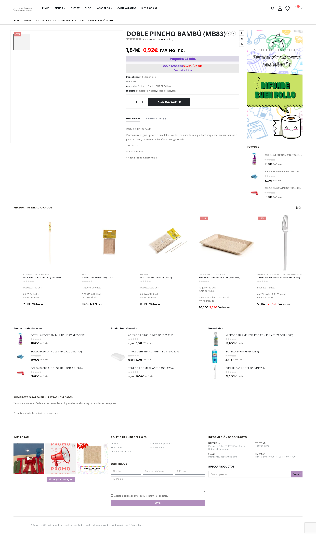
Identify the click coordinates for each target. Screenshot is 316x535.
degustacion (142, 90)
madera (152, 90)
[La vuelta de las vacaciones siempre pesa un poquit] (92, 458)
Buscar (297, 474)
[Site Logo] (22, 8)
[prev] (228, 33)
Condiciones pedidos (161, 443)
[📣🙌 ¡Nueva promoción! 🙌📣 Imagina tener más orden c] (60, 458)
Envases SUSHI (195, 274)
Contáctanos (126, 8)
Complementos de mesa (258, 274)
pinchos (167, 90)
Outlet (75, 8)
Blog (88, 8)
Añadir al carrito (169, 102)
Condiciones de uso (121, 451)
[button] (273, 8)
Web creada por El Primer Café (127, 524)
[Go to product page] (254, 159)
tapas (175, 90)
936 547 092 (150, 8)
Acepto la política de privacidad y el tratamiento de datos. (141, 496)
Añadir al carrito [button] (63, 221)
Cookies (115, 443)
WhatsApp (241, 44)
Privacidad (116, 447)
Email (241, 38)
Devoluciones (157, 447)
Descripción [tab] (133, 118)
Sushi (212, 274)
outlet (160, 90)
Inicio (46, 8)
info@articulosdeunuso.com (222, 456)
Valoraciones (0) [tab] (156, 118)
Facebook (241, 33)
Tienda (58, 8)
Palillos (167, 86)
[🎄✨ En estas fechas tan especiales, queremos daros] (28, 458)
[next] (233, 33)
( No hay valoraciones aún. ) (158, 39)
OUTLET (159, 86)
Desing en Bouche (146, 86)
